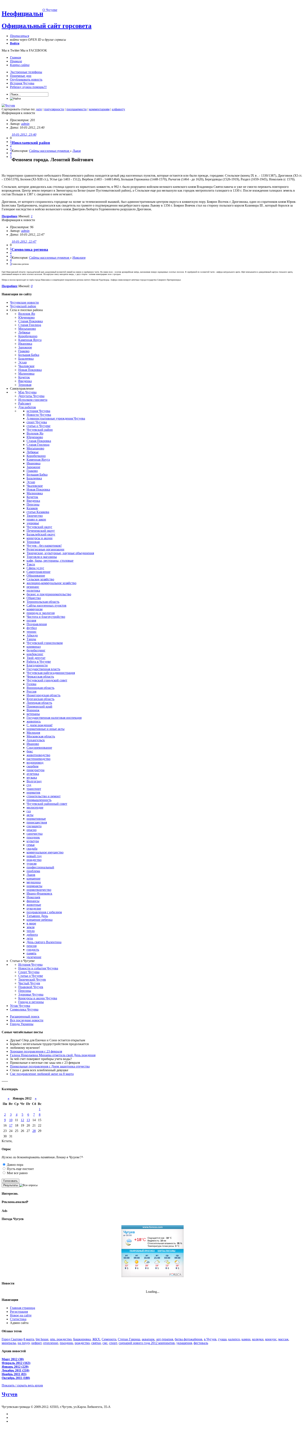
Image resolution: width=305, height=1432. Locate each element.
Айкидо (32, 635)
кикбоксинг (35, 654)
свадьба (32, 848)
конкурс (271, 1339)
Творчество (35, 515)
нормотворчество (39, 889)
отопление (50, 1343)
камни (246, 1339)
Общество (34, 598)
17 (10, 1125)
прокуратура (35, 770)
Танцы (31, 639)
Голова (31, 684)
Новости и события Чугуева (38, 968)
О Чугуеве (50, 10)
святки (96, 1343)
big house (42, 1339)
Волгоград (34, 781)
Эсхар (22, 362)
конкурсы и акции (39, 538)
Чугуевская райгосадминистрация (51, 673)
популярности (54, 109)
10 (10, 1120)
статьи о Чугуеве (38, 426)
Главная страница (22, 1308)
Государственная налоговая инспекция (54, 717)
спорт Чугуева (37, 422)
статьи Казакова (38, 512)
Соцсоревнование (39, 747)
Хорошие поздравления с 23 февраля (36, 1051)
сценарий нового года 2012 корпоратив (147, 1343)
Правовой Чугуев (30, 987)
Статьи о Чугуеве (30, 976)
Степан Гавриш (129, 1339)
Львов (76, 151)
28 (34, 1131)
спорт (113, 1343)
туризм (32, 863)
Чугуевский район (23, 306)
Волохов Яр (26, 313)
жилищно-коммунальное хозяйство (51, 583)
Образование (36, 575)
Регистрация (19, 1311)
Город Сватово (12, 1339)
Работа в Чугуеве (39, 661)
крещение (33, 878)
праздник (33, 837)
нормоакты (34, 886)
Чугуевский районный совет (47, 803)
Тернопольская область (43, 601)
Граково (23, 351)
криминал (34, 646)
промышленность (39, 800)
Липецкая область (39, 702)
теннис (32, 631)
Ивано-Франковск (39, 893)
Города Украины (21, 1024)
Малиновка (26, 373)
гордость (33, 949)
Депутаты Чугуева (31, 396)
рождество (34, 860)
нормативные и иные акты (46, 729)
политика (33, 590)
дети (30, 938)
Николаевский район (31, 142)
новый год (34, 856)
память (31, 953)
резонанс (33, 587)
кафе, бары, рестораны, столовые (50, 560)
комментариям (99, 109)
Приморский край (39, 706)
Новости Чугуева (39, 414)
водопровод (35, 762)
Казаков (32, 508)
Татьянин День (37, 916)
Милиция (33, 732)
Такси (31, 564)
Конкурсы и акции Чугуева (37, 998)
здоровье (33, 523)
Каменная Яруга (29, 340)
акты (30, 815)
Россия (31, 691)
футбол (32, 628)
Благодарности (37, 665)
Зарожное (25, 347)
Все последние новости (26, 1020)
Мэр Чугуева (27, 392)
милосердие (35, 807)
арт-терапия (164, 1339)
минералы (9, 1343)
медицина (34, 882)
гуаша (222, 1339)
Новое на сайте (21, 1315)
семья (30, 845)
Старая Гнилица (29, 325)
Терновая (24, 385)
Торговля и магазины (42, 557)
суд (29, 785)
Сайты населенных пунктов (49, 151)
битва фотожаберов (188, 1339)
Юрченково (26, 317)
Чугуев (9, 1394)
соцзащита (34, 826)
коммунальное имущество (45, 852)
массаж (283, 1339)
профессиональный (40, 867)
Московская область (41, 736)
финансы (33, 901)
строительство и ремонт (44, 796)
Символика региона (30, 249)
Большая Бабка (28, 355)
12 (22, 1120)
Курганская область (40, 699)
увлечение (34, 957)
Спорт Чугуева (28, 972)
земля (30, 927)
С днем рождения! (39, 725)
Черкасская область (40, 676)
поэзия (31, 620)
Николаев (78, 257)
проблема (33, 871)
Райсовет (24, 403)
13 (28, 1120)
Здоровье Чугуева (30, 994)
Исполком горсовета (32, 399)
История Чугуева (22, 83)
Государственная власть (43, 669)
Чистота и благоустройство (46, 616)
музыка (32, 777)
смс (104, 1343)
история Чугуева (38, 411)
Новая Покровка (30, 370)
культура (33, 841)
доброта (32, 934)
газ (29, 811)
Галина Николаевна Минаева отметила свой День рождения (52, 1055)
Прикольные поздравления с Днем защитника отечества (50, 1066)
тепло (31, 931)
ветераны (33, 714)
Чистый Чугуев (29, 983)
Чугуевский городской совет (47, 680)
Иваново (33, 744)
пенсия (32, 946)
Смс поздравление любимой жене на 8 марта (42, 1074)
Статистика (18, 1319)
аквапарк (148, 1339)
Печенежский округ (41, 530)
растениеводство (38, 759)
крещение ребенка (39, 919)
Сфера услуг (35, 568)
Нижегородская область (43, 695)
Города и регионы (31, 1002)
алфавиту (118, 109)
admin (25, 124)
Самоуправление (38, 572)
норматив (33, 792)
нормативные (36, 818)
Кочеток (24, 377)
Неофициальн (22, 13)
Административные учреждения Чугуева (56, 418)
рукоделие (34, 908)
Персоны (33, 504)
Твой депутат (36, 658)
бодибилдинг (36, 650)
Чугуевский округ (39, 527)
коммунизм (35, 609)
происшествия (37, 822)
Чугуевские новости (24, 302)
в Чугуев (210, 1339)
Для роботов (27, 407)
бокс (30, 751)
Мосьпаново (27, 328)
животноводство (38, 755)
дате (39, 109)
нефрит (36, 1343)
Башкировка (82, 1339)
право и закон (36, 519)
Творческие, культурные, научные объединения (60, 553)
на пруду (24, 1343)
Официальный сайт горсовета (47, 26)
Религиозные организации (45, 549)
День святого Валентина (44, 942)
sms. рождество (61, 1339)
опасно (32, 830)
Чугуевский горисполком (45, 643)
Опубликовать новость (26, 79)
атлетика (33, 774)
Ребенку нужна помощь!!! (28, 87)
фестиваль (201, 1343)
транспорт (34, 788)
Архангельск (36, 740)
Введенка (25, 381)
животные (34, 904)
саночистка (35, 833)
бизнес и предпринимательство (49, 594)
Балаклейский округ (41, 534)
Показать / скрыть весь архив (22, 1385)
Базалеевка (26, 358)
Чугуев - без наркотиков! (44, 545)
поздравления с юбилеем (44, 912)
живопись (34, 721)
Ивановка (25, 343)
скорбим (32, 766)
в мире (31, 923)
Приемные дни (20, 76)
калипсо (234, 1339)
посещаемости (76, 109)
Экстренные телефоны (26, 72)
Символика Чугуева (24, 1009)
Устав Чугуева (20, 1005)
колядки (258, 1339)
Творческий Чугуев (32, 979)
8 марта (28, 1339)
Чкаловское (26, 366)
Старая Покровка (30, 321)
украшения (184, 1343)
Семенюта (109, 1339)
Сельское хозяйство (40, 579)
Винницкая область (40, 688)
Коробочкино (27, 336)
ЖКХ (96, 1339)
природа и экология (41, 613)
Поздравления (37, 624)
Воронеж (33, 710)
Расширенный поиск (24, 1016)
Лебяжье (24, 332)
